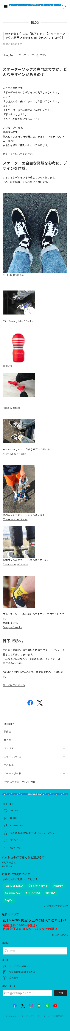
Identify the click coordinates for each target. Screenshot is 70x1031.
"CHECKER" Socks (13, 275)
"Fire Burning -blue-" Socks (18, 321)
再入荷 (7, 740)
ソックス (9, 748)
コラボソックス (12, 756)
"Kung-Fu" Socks (12, 627)
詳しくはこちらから (14, 685)
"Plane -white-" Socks (15, 519)
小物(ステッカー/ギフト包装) (20, 782)
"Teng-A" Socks (11, 407)
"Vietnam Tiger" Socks (15, 564)
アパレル (9, 765)
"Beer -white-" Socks (14, 454)
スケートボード (12, 773)
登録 (60, 993)
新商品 (7, 731)
